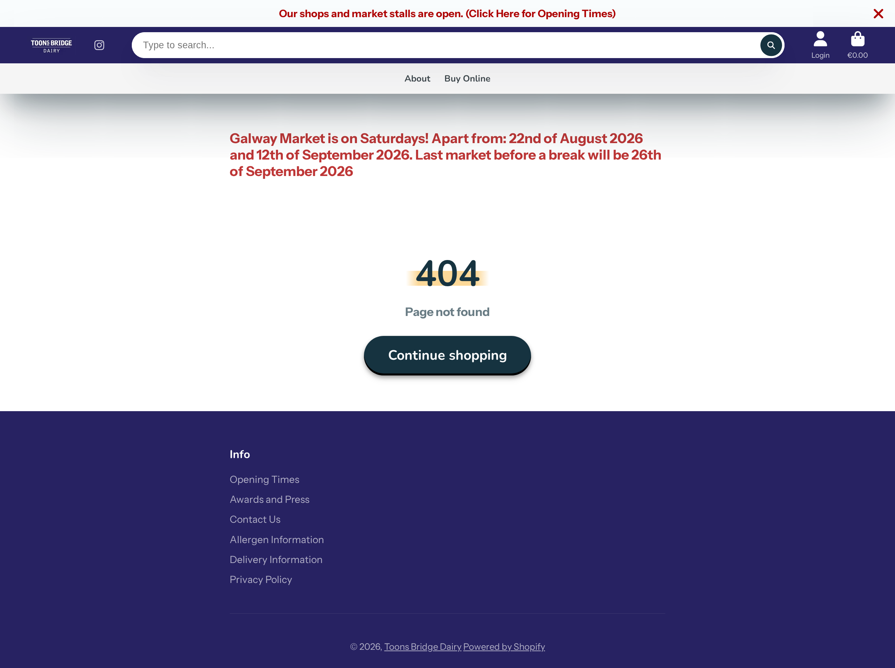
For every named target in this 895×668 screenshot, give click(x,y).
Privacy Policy (261, 579)
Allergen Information (277, 540)
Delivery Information (276, 559)
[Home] (51, 45)
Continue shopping (447, 355)
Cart (857, 45)
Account (820, 45)
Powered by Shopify (504, 646)
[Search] (771, 45)
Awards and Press (269, 499)
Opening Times (264, 479)
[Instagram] (99, 45)
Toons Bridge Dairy (422, 646)
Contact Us (255, 519)
